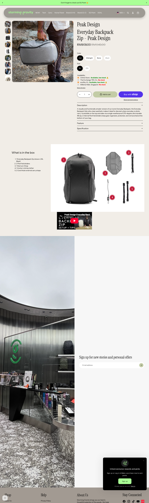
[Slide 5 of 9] (8, 51)
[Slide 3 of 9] (8, 38)
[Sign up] (141, 365)
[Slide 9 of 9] (8, 78)
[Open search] (127, 12)
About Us (8, 501)
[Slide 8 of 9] (8, 71)
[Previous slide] (2, 2)
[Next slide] (146, 2)
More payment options (131, 100)
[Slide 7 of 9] (8, 65)
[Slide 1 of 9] (8, 24)
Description (82, 105)
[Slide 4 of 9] (8, 44)
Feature (80, 123)
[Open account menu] (132, 12)
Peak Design (88, 24)
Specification (83, 128)
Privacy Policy (46, 501)
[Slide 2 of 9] (8, 31)
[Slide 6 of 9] (8, 58)
